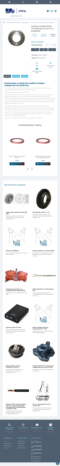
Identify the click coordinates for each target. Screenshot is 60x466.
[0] (48, 11)
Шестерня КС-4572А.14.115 (41, 212)
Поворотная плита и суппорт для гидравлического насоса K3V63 (43, 366)
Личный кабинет (21, 441)
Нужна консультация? (36, 45)
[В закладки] (44, 49)
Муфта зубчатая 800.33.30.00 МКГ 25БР (16, 213)
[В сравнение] (52, 49)
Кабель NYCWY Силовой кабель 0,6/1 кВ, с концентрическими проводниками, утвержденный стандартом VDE (16, 406)
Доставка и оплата (8, 443)
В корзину (14, 163)
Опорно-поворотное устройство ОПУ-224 (17, 157)
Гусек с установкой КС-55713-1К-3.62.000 (42, 404)
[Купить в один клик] (35, 49)
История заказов (21, 443)
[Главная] (4, 22)
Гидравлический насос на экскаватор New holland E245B (15, 289)
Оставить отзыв (52, 35)
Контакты (24, 76)
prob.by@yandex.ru (37, 456)
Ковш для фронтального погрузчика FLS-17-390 (40, 328)
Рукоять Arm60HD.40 (12, 250)
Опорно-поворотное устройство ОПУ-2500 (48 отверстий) (43, 157)
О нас (5, 441)
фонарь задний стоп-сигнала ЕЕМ (43, 250)
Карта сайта (6, 447)
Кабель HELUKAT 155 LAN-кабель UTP (43, 289)
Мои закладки (21, 445)
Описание (7, 76)
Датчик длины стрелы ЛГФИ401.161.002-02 (13, 366)
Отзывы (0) (16, 76)
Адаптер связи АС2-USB (13, 327)
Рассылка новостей (22, 447)
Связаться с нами (7, 445)
